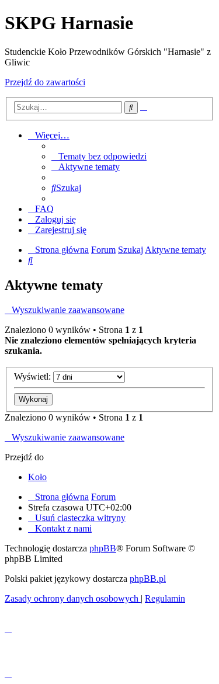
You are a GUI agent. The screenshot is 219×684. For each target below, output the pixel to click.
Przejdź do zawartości (45, 82)
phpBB (102, 548)
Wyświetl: (33, 376)
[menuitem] (99, 156)
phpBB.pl (148, 579)
